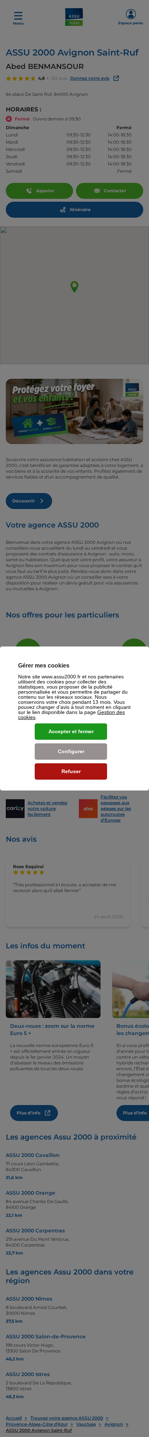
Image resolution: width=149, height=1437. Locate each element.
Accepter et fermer (71, 731)
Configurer (71, 751)
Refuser (71, 771)
